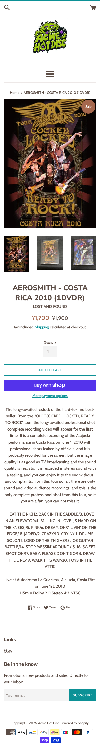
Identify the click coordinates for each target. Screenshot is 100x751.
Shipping (42, 327)
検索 (8, 650)
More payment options (50, 395)
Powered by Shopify (75, 723)
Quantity (50, 342)
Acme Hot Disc (48, 723)
